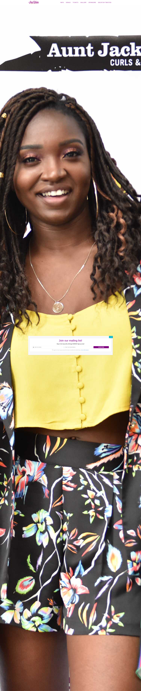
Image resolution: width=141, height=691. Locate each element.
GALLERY (83, 2)
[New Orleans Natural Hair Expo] (34, 2)
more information (84, 350)
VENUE (68, 2)
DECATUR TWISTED (104, 2)
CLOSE (111, 337)
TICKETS (75, 2)
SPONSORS (92, 2)
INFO (62, 2)
